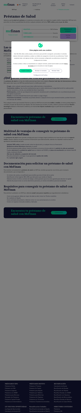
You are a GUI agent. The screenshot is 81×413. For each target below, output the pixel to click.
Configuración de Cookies (40, 75)
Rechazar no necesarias (41, 70)
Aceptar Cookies (25, 70)
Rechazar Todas (55, 70)
